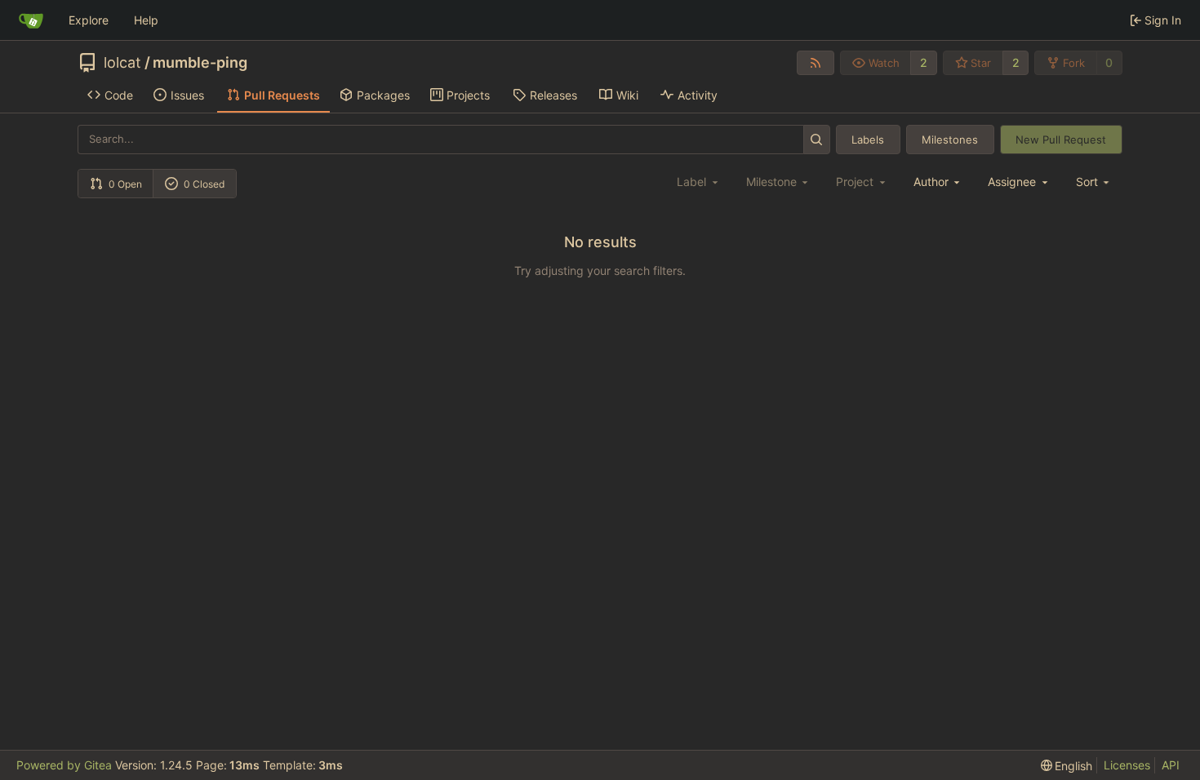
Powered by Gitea (64, 765)
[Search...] (816, 139)
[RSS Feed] (815, 63)
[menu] (1094, 181)
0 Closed (204, 184)
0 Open (125, 184)
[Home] (31, 20)
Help (146, 20)
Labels (867, 139)
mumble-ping (200, 63)
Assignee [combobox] (1012, 181)
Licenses (1127, 765)
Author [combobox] (931, 181)
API (1171, 765)
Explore (89, 20)
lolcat (122, 63)
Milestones (950, 139)
